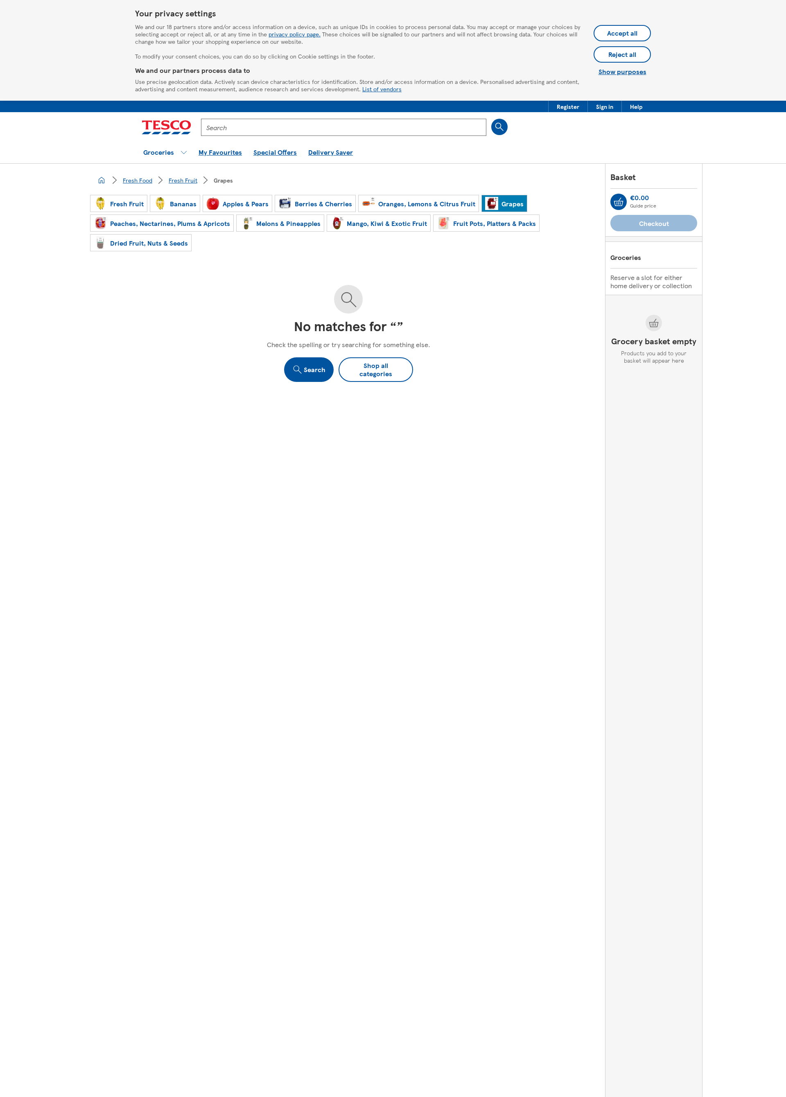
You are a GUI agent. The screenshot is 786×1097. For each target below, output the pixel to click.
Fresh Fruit (183, 180)
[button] (568, 106)
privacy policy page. (295, 34)
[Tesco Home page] (166, 127)
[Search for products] (499, 127)
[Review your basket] (618, 202)
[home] (101, 180)
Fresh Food (137, 180)
